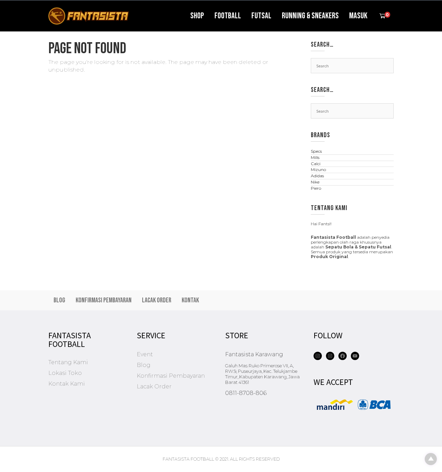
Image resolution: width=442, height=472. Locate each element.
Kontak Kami (66, 383)
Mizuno (318, 169)
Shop (197, 16)
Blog (59, 300)
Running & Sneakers (310, 16)
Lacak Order (156, 300)
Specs (316, 151)
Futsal (261, 16)
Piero (316, 188)
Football (227, 16)
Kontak (190, 300)
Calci (315, 163)
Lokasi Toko (65, 373)
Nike (315, 182)
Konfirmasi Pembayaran (104, 300)
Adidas (317, 175)
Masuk (358, 16)
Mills (315, 157)
